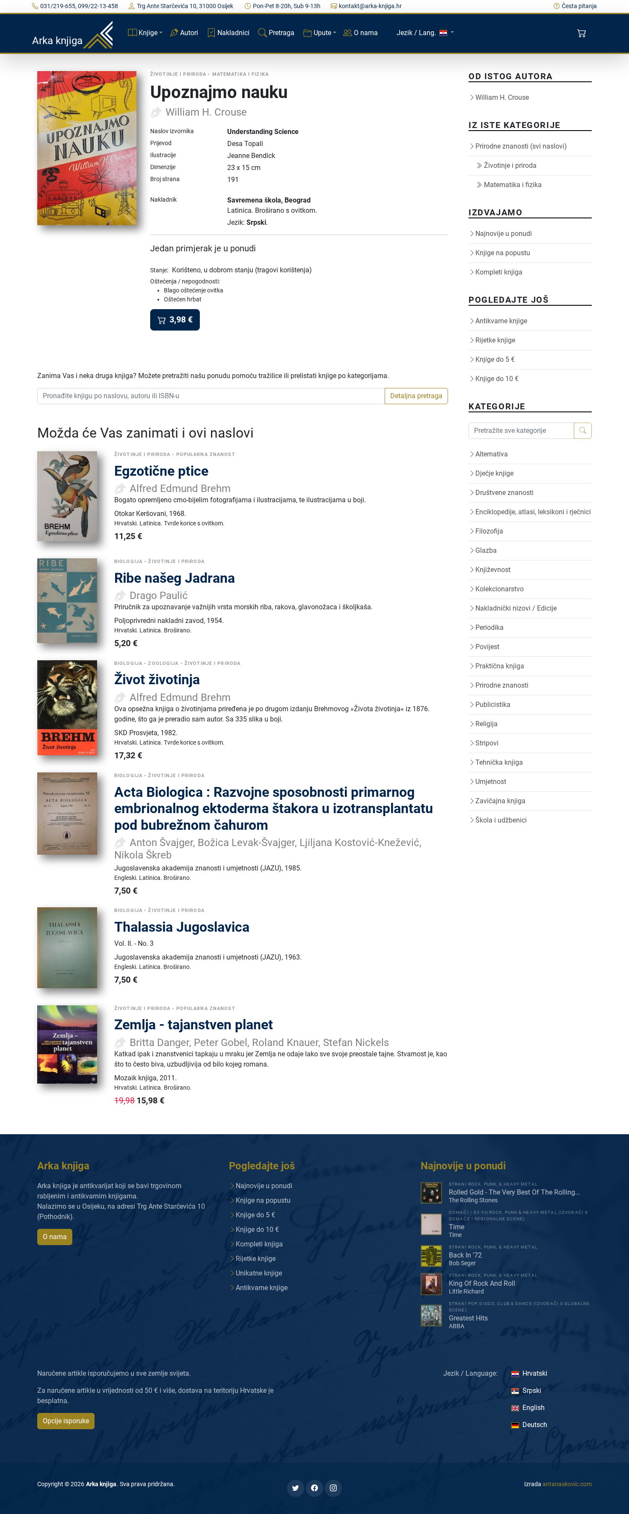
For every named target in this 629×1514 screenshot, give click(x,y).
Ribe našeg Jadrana (174, 578)
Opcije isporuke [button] (66, 1421)
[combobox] (211, 396)
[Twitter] (295, 1488)
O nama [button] (55, 1237)
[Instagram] (333, 1488)
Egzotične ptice (161, 471)
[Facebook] (314, 1488)
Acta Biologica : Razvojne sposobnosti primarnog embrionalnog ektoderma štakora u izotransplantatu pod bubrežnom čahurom (273, 808)
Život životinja (157, 679)
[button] (582, 33)
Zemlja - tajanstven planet (193, 1024)
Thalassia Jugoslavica (181, 927)
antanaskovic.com (567, 1484)
